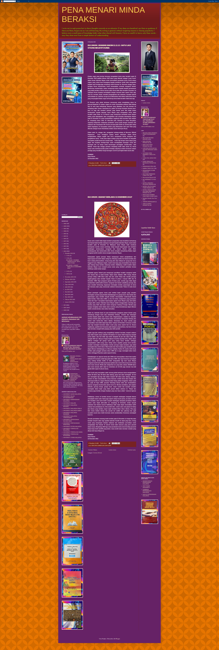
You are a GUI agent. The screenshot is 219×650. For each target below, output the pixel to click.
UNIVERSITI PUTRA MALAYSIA (72, 426)
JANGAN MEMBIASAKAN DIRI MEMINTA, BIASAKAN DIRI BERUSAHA (72, 319)
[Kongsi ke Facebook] (117, 163)
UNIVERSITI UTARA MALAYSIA (72, 437)
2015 (65, 246)
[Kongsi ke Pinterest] (119, 163)
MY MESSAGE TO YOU (149, 179)
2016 (65, 243)
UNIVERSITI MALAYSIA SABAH (72, 410)
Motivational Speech (148, 177)
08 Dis (68, 274)
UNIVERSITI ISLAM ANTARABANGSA (69, 397)
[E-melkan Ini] (112, 163)
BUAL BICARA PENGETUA (147, 142)
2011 (65, 305)
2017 (65, 241)
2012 (65, 251)
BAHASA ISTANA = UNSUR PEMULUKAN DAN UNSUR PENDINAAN (75, 359)
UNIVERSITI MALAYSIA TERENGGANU (70, 417)
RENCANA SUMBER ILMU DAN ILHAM (101, 165)
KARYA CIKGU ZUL (148, 168)
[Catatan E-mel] (109, 163)
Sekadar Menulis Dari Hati (150, 198)
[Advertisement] (112, 181)
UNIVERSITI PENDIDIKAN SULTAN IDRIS (71, 420)
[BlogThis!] (114, 163)
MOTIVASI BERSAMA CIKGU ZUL (149, 174)
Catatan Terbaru (92, 450)
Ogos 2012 (68, 284)
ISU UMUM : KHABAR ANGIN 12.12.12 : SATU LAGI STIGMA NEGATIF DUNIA (109, 46)
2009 (65, 310)
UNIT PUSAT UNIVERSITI (146, 486)
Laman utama (112, 450)
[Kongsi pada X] (116, 163)
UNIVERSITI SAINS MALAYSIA (72, 394)
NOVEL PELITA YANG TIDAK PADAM (149, 187)
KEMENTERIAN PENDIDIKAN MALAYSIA (147, 483)
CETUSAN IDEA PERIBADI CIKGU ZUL (149, 154)
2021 (65, 233)
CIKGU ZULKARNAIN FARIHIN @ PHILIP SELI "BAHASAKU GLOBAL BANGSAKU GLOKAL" (72, 347)
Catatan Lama (132, 450)
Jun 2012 (67, 289)
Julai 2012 (68, 287)
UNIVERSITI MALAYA (69, 403)
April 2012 (68, 294)
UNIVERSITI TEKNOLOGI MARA (72, 432)
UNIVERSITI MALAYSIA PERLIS (72, 408)
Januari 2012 (68, 302)
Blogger (118, 638)
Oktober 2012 (69, 279)
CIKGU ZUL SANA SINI (149, 158)
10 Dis (68, 271)
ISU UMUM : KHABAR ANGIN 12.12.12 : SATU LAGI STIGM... (73, 262)
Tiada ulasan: (103, 163)
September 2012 (69, 282)
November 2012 (69, 277)
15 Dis (68, 255)
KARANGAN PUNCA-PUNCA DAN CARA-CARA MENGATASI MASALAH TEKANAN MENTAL (72, 377)
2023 (65, 228)
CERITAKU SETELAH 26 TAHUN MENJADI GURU (150, 149)
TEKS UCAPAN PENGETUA (147, 204)
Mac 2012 (68, 297)
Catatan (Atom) (97, 453)
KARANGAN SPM (148, 166)
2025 (65, 226)
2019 (65, 236)
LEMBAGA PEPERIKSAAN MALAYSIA (147, 491)
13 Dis (68, 258)
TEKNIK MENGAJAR (149, 201)
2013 (65, 248)
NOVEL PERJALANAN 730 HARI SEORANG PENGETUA (149, 191)
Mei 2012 (67, 292)
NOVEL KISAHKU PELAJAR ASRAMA (148, 183)
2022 (65, 231)
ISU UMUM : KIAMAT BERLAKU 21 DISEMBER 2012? (110, 197)
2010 (65, 307)
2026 (65, 223)
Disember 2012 (69, 253)
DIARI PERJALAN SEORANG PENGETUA (149, 162)
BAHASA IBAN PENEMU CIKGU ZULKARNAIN (150, 133)
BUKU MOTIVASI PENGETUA (148, 145)
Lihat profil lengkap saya (68, 351)
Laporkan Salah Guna (148, 228)
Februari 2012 (69, 299)
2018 (65, 238)
